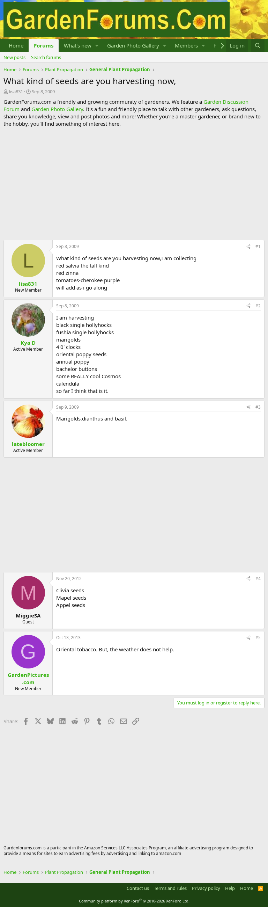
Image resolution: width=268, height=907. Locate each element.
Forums (43, 45)
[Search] (258, 45)
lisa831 (16, 91)
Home (16, 45)
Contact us (138, 888)
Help (230, 888)
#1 (258, 246)
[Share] (248, 247)
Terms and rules (170, 888)
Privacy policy (206, 888)
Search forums (46, 57)
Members (186, 45)
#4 (258, 578)
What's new (77, 45)
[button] (97, 45)
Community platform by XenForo (134, 901)
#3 (258, 407)
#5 (258, 638)
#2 (258, 306)
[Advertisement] (134, 184)
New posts (14, 57)
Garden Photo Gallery (133, 45)
